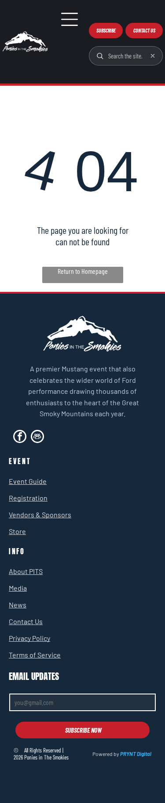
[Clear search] (153, 56)
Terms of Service (35, 654)
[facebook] (19, 437)
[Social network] (37, 437)
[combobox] (125, 56)
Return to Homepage (83, 271)
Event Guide (28, 481)
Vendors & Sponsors (40, 514)
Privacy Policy (29, 638)
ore (20, 531)
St (12, 531)
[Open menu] (69, 19)
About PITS (26, 571)
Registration (28, 498)
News (17, 604)
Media (18, 588)
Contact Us (26, 621)
